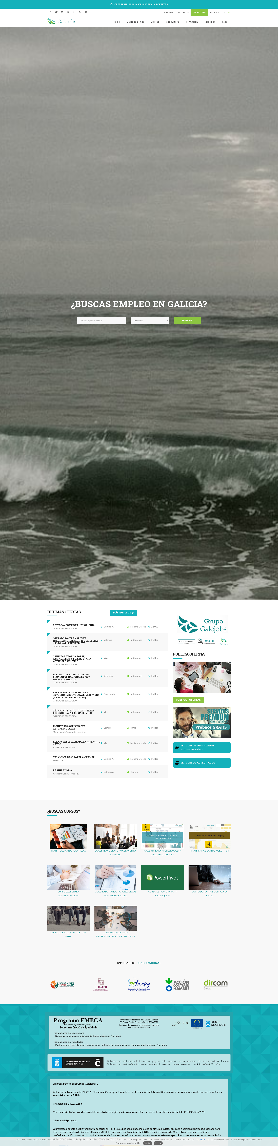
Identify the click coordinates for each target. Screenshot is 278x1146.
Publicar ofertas (188, 699)
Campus (168, 12)
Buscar (187, 320)
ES (224, 12)
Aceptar (158, 1143)
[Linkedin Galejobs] (74, 12)
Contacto (183, 12)
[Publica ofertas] (202, 677)
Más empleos (122, 612)
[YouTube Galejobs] (68, 12)
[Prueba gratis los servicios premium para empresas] (202, 722)
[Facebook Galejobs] (50, 12)
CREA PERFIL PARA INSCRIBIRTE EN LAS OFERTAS (141, 4)
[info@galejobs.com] (86, 12)
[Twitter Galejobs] (56, 12)
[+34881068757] (80, 12)
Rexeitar (147, 1143)
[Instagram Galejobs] (62, 12)
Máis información (202, 1139)
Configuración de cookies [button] (128, 1143)
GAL (229, 12)
